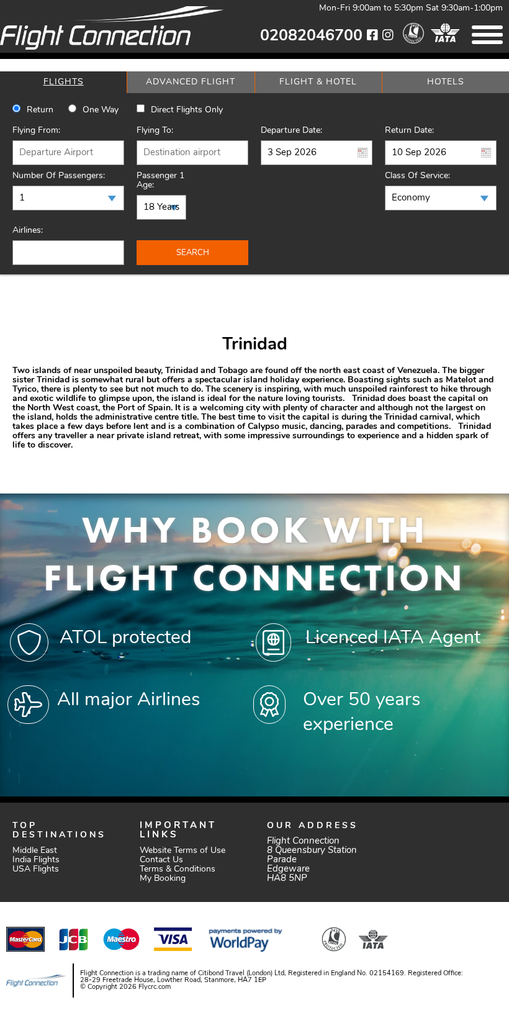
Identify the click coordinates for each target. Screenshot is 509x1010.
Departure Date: (291, 130)
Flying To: (155, 130)
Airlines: (27, 230)
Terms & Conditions (177, 869)
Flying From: (36, 130)
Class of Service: (417, 176)
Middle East (34, 850)
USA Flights (35, 869)
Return (40, 110)
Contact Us (161, 860)
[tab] (63, 82)
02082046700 (311, 36)
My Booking (163, 878)
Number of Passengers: (58, 176)
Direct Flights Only (187, 110)
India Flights (36, 860)
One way (101, 110)
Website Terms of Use (182, 850)
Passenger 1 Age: (160, 180)
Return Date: (409, 130)
